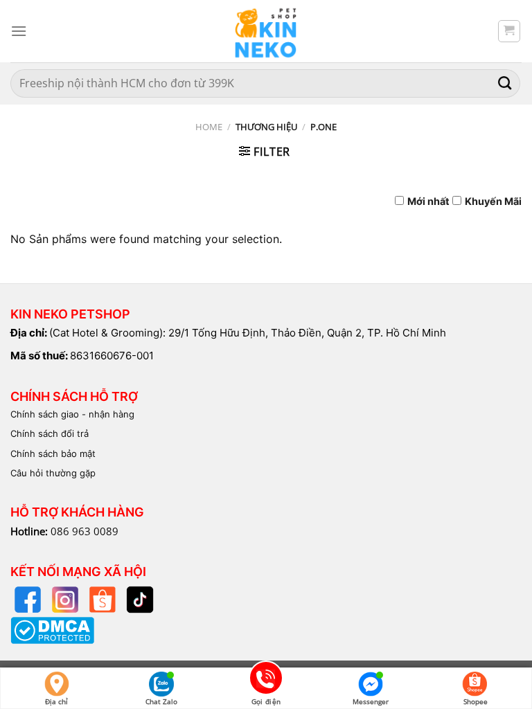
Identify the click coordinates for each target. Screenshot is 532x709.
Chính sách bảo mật (53, 453)
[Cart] (509, 31)
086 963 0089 (84, 531)
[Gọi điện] (266, 680)
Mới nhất (428, 201)
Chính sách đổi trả (49, 433)
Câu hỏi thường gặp (53, 472)
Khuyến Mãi (493, 201)
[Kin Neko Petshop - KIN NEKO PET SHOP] (266, 31)
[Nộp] (505, 83)
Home (208, 126)
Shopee (475, 701)
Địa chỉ (56, 701)
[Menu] (18, 31)
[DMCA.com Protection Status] (52, 628)
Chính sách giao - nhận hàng (72, 414)
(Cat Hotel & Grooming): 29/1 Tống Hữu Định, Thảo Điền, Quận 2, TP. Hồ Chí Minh (247, 332)
